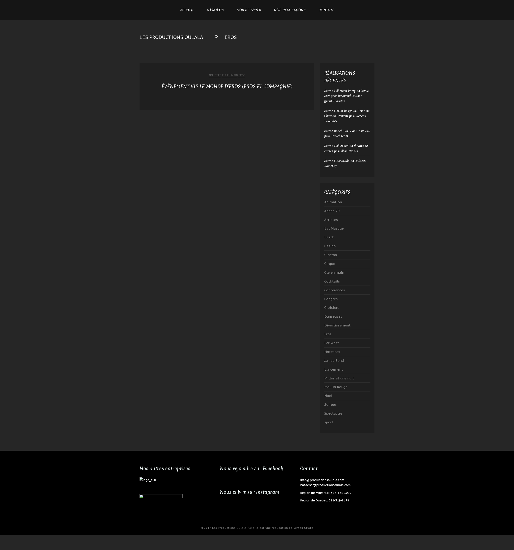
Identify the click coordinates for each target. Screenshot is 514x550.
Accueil (187, 10)
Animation (333, 202)
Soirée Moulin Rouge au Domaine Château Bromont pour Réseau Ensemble (347, 116)
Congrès (331, 299)
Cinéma (330, 255)
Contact (326, 10)
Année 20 (332, 211)
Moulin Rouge (336, 387)
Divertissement (337, 325)
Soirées (330, 405)
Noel (328, 396)
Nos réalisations (290, 10)
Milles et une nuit (339, 378)
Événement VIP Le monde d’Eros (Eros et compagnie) (227, 86)
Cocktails (332, 281)
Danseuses (333, 316)
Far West (331, 343)
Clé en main (229, 75)
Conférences (334, 290)
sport (328, 422)
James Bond (334, 361)
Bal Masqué (334, 228)
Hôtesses (332, 352)
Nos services (249, 10)
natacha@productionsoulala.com (325, 485)
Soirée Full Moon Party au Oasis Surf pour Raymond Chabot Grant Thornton (346, 96)
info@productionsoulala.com (322, 480)
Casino (330, 246)
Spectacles (333, 413)
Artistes (215, 75)
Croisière (331, 308)
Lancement (333, 369)
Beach (329, 237)
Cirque (329, 264)
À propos (215, 10)
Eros (241, 75)
